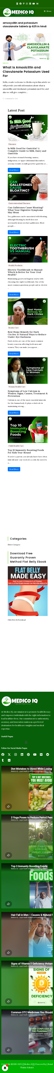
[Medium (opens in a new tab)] (37, 4)
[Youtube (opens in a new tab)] (34, 4)
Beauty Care (14, 328)
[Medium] (41, 754)
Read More (14, 170)
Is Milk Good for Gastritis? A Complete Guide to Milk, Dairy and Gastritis (27, 151)
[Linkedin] (22, 754)
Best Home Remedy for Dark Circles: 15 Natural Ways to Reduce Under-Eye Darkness (27, 334)
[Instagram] (15, 754)
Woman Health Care (17, 387)
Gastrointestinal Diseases (19, 203)
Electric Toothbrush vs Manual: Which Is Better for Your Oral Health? (25, 272)
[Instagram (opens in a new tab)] (27, 4)
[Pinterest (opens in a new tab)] (23, 4)
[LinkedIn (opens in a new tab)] (30, 4)
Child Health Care (16, 446)
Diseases (12, 144)
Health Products (15, 265)
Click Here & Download (17, 620)
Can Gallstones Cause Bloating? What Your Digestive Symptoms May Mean (25, 210)
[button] (26, 742)
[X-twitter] (9, 754)
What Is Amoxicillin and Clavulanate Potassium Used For (26, 71)
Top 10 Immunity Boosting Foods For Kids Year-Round (26, 451)
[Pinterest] (28, 754)
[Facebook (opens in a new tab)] (20, 4)
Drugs (6, 63)
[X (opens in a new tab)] (17, 4)
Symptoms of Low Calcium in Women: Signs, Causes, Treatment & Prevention (27, 393)
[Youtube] (35, 754)
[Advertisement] (27, 505)
